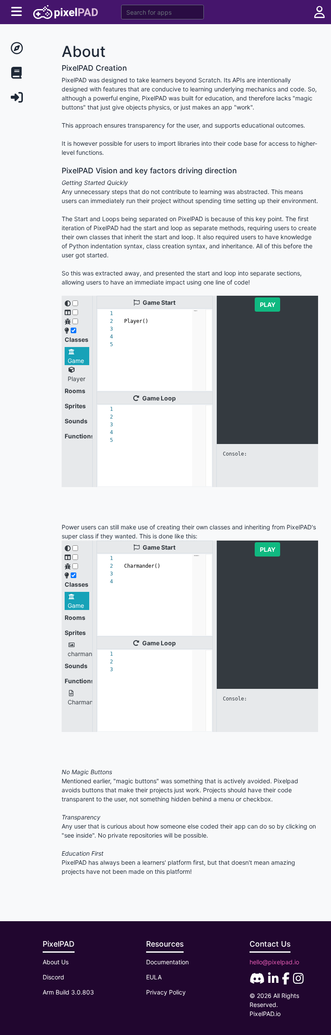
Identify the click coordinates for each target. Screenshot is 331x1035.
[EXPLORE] (27, 48)
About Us (56, 962)
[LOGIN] (27, 97)
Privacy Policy (166, 992)
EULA (154, 977)
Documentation (167, 962)
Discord (53, 977)
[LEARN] (27, 73)
